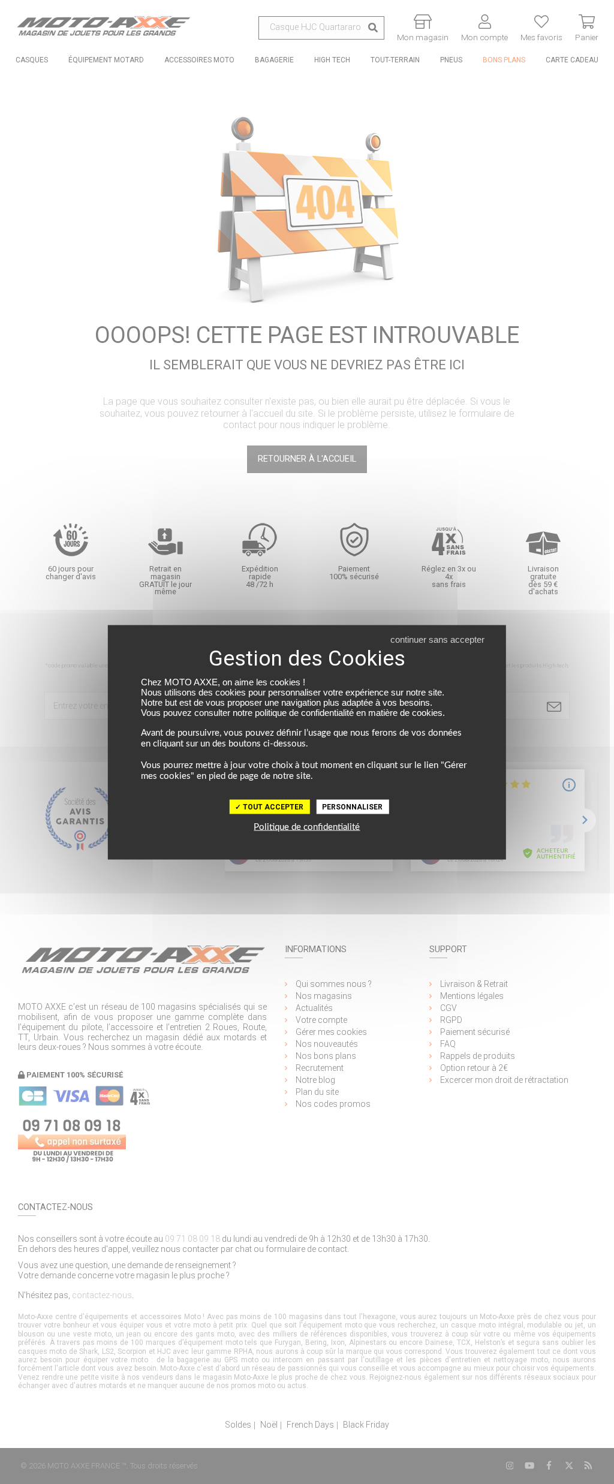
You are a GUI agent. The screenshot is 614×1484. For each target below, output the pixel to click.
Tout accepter (272, 806)
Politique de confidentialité (307, 826)
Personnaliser (352, 806)
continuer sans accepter (437, 639)
